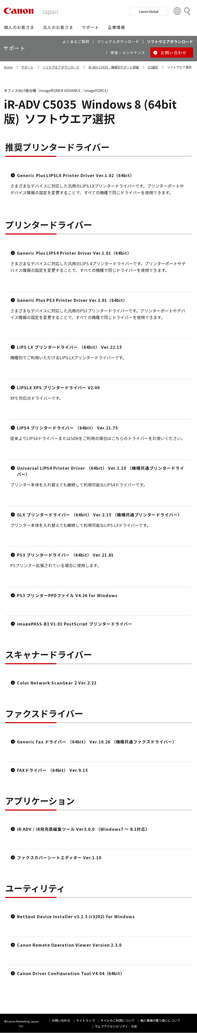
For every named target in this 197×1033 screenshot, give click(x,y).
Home (8, 67)
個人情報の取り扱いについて (160, 1020)
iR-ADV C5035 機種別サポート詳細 (113, 67)
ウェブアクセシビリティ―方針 (116, 1026)
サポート (27, 67)
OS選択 (153, 67)
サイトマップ (85, 1020)
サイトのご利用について (117, 1020)
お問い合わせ (61, 1020)
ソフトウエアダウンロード (61, 67)
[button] (19, 27)
